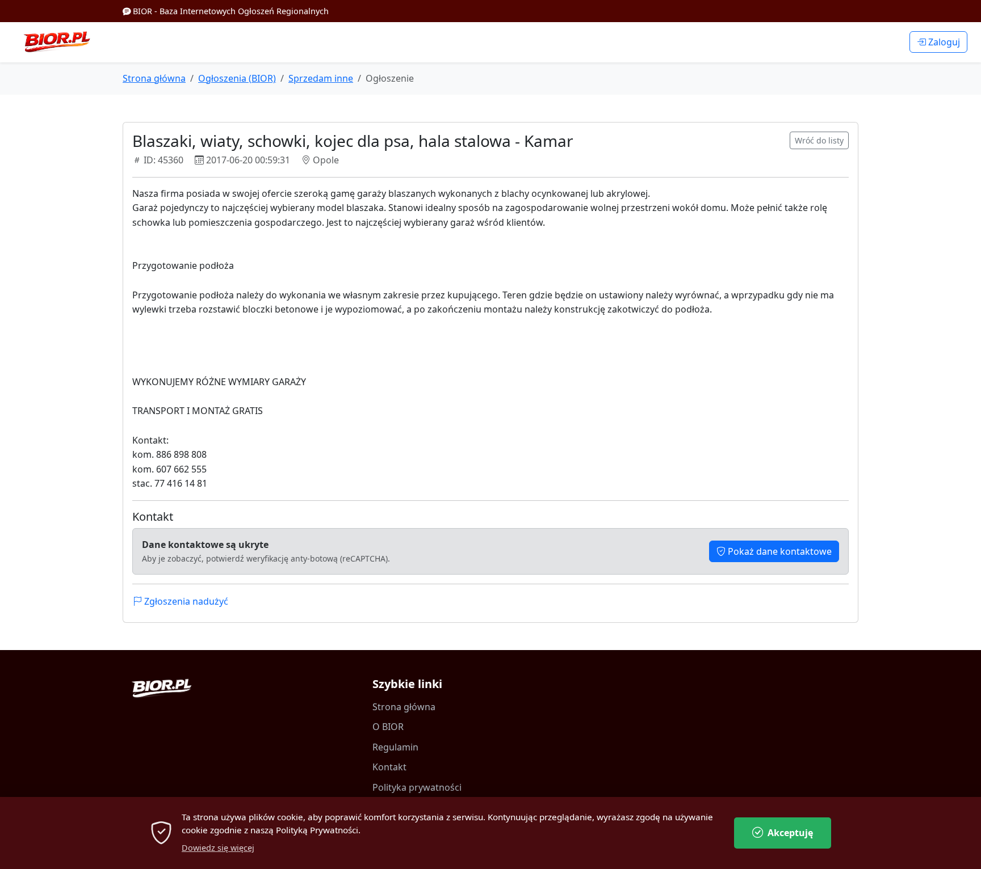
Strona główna (154, 78)
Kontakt (389, 767)
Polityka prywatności (417, 787)
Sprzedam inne (320, 78)
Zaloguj (943, 42)
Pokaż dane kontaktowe (779, 551)
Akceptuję (790, 832)
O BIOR (388, 726)
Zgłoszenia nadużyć (185, 601)
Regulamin (395, 747)
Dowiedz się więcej (218, 847)
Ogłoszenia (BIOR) (237, 78)
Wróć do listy (819, 140)
